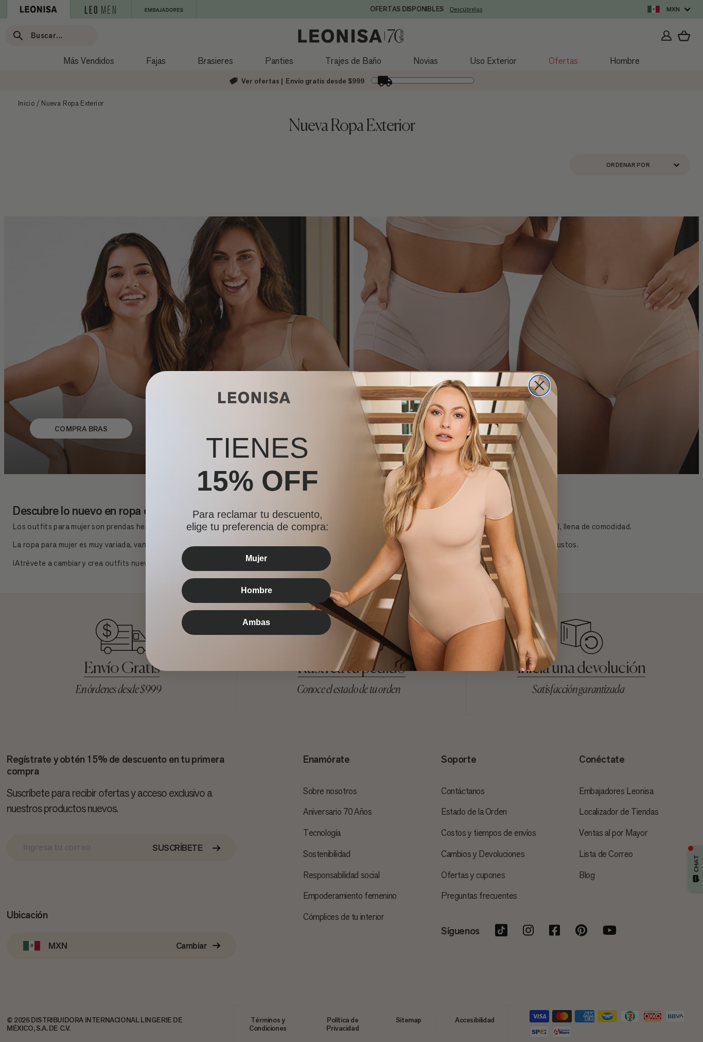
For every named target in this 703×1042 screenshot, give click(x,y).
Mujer (256, 558)
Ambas (256, 622)
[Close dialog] (539, 385)
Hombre (256, 590)
